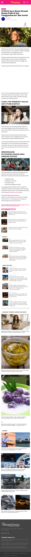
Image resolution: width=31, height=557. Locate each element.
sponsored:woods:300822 (12, 205)
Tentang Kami (14, 553)
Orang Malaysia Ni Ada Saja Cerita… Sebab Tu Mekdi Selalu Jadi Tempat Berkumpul (17, 213)
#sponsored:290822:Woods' (17, 204)
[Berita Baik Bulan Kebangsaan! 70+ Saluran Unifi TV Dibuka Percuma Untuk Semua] (4, 222)
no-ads (27, 204)
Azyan (9, 18)
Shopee (10, 192)
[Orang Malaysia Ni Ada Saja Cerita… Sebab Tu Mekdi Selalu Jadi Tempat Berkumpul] (4, 214)
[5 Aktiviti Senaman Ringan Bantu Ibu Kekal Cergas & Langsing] (4, 230)
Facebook (8, 197)
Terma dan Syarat (23, 553)
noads (3, 205)
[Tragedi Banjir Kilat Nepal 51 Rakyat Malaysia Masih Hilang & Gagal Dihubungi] (15, 488)
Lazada (16, 192)
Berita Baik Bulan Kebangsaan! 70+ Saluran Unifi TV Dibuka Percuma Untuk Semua (17, 221)
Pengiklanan (7, 553)
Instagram (16, 197)
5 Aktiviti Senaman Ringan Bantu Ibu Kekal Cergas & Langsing (18, 228)
